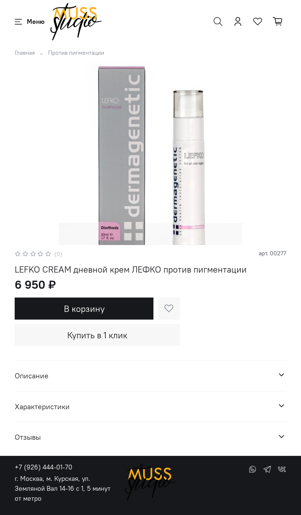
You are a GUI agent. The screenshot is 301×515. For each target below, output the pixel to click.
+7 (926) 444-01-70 (43, 467)
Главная (25, 52)
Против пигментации (76, 52)
